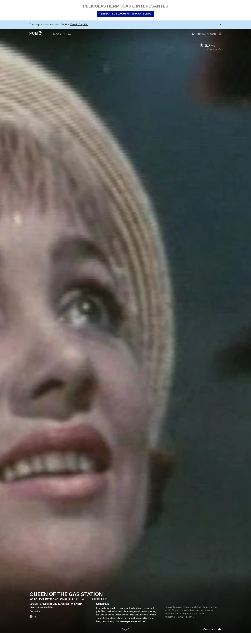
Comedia (35, 611)
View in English (79, 24)
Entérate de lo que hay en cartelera (125, 13)
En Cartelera (61, 34)
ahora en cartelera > (179, 617)
